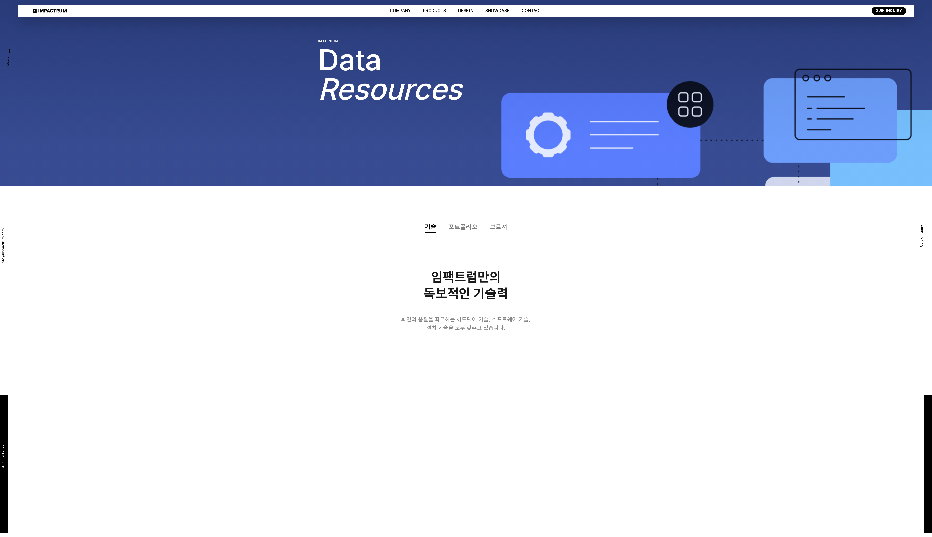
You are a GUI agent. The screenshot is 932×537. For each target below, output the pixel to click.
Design (465, 10)
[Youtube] (581, 519)
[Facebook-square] (611, 519)
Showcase (497, 10)
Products (434, 10)
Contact (532, 10)
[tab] (430, 228)
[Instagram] (601, 519)
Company (400, 10)
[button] (8, 57)
